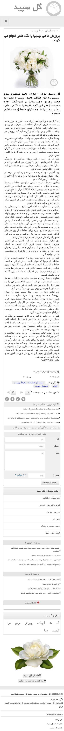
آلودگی (41, 623)
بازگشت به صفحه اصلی (31, 680)
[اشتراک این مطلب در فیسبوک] (12, 399)
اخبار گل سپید (31, 675)
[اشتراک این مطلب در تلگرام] (18, 399)
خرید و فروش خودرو (50, 505)
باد (50, 623)
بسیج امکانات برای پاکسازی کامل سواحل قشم (44, 588)
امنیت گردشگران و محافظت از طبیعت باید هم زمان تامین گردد (37, 413)
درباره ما (58, 719)
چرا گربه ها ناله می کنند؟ (50, 584)
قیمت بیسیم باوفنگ (50, 526)
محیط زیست (41, 386)
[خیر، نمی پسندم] (13, 392)
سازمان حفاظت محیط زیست (28, 382)
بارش (18, 623)
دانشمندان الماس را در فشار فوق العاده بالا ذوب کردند (40, 593)
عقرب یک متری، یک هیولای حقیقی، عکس (45, 555)
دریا (9, 623)
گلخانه (39, 135)
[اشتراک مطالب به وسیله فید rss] (7, 399)
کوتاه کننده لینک (52, 533)
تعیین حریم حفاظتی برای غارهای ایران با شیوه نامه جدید (39, 422)
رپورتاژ (29, 623)
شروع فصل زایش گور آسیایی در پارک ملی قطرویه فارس (39, 564)
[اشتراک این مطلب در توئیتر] (23, 399)
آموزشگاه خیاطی (51, 498)
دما (46, 630)
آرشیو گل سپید (56, 728)
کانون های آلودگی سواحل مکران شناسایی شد (43, 579)
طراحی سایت (53, 512)
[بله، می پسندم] (27, 392)
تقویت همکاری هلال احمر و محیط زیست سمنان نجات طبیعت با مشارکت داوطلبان (35, 549)
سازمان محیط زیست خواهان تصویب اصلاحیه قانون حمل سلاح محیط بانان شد (33, 560)
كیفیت (55, 630)
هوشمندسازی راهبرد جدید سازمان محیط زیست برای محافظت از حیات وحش (33, 418)
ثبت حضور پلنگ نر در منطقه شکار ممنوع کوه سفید (41, 409)
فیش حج (56, 519)
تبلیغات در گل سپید (54, 724)
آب (57, 623)
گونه (55, 386)
